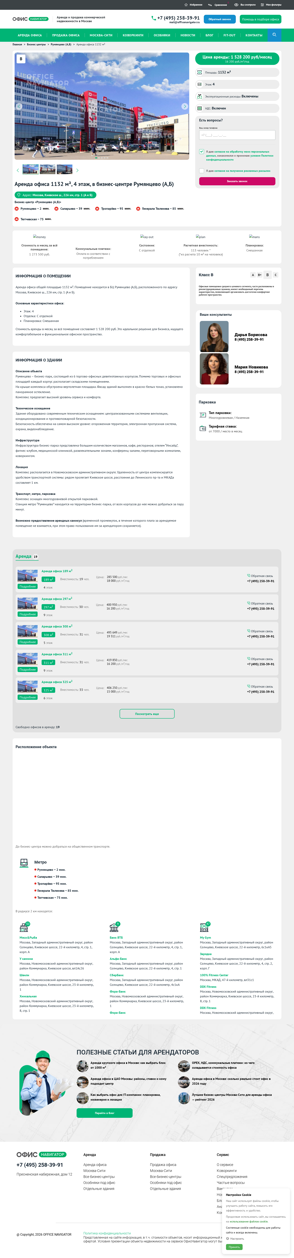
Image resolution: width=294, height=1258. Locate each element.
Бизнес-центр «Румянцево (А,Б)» (38, 202)
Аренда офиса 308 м (57, 626)
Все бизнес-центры (99, 1177)
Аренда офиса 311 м (57, 654)
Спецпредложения (232, 1177)
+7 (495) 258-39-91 (178, 18)
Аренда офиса (95, 1165)
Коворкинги (227, 1171)
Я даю (238, 171)
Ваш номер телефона (208, 128)
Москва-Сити (94, 1171)
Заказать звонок (237, 181)
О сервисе (225, 1165)
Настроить (237, 1238)
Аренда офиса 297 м (57, 598)
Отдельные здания (98, 1189)
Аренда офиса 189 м (57, 571)
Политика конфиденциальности (107, 1233)
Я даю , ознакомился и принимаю (239, 155)
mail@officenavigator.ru (184, 22)
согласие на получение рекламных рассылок (242, 171)
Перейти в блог (104, 1113)
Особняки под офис (99, 1183)
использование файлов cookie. (249, 1221)
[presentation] (19, 106)
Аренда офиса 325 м (57, 681)
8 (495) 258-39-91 (249, 339)
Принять (234, 1247)
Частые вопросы (231, 1183)
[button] (96, 157)
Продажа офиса (163, 1165)
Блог (221, 1200)
